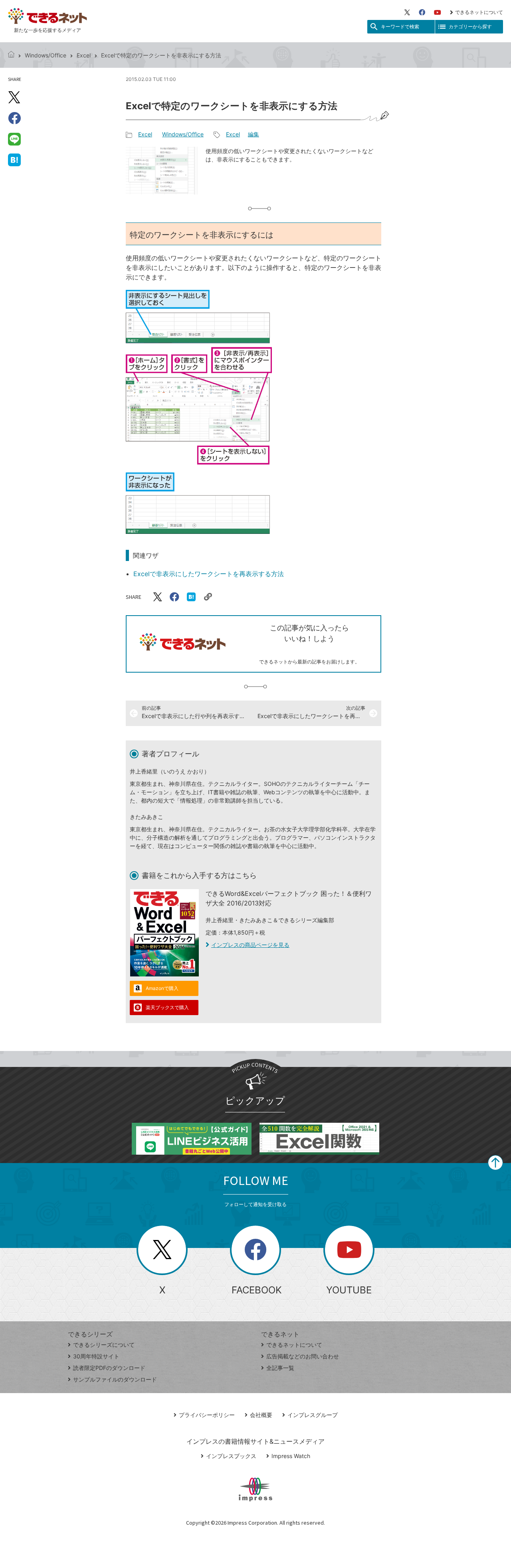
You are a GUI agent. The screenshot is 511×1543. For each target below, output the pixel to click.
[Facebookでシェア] (14, 118)
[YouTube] (437, 12)
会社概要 (261, 1414)
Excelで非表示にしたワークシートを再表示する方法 (208, 574)
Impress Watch (290, 1455)
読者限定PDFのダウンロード (109, 1367)
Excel (84, 55)
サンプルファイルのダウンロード (115, 1379)
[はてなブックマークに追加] (14, 159)
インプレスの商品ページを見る (250, 944)
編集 (253, 134)
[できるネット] (11, 55)
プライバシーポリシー (207, 1414)
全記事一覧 (280, 1367)
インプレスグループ (312, 1414)
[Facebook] (422, 12)
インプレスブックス (231, 1455)
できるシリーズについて (104, 1344)
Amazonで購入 (162, 988)
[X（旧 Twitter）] (407, 12)
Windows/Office (45, 55)
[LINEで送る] (14, 138)
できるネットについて (479, 12)
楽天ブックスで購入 (167, 1007)
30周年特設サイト (96, 1356)
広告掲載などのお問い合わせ (302, 1356)
